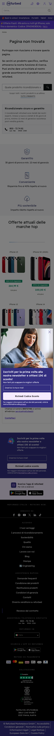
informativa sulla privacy (15, 372)
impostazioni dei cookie (36, 366)
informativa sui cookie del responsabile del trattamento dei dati (23, 376)
